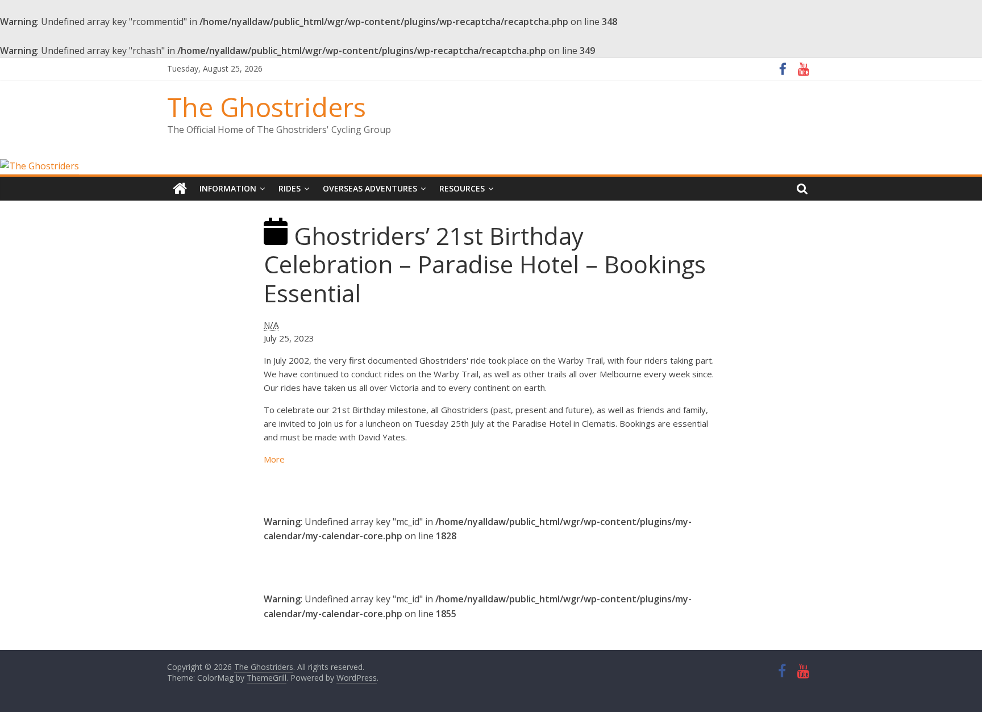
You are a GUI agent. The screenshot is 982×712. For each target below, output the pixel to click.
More (274, 459)
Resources (462, 188)
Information (227, 188)
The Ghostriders (266, 106)
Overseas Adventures (370, 188)
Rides (289, 188)
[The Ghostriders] (39, 166)
